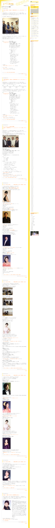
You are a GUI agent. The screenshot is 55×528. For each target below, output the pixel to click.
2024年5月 (32, 50)
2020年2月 (32, 88)
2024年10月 (32, 46)
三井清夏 (10, 72)
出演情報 (32, 227)
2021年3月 (32, 78)
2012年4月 (32, 163)
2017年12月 (32, 109)
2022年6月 (32, 66)
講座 (13, 487)
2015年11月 (32, 129)
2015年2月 (32, 136)
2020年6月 (32, 85)
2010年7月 (32, 180)
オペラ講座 (7, 72)
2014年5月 (32, 143)
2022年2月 (32, 69)
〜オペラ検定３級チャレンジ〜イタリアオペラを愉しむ (9, 247)
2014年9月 (32, 140)
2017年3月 (32, 116)
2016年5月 (32, 124)
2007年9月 (32, 207)
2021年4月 (32, 77)
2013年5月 (32, 153)
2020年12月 (32, 80)
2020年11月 (32, 81)
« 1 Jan (31, 14)
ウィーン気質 (5, 177)
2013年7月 (32, 151)
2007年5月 (32, 210)
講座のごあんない (13, 452)
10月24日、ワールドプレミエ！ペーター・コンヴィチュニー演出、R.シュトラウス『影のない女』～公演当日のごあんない (34, 36)
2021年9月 (32, 73)
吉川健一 (12, 274)
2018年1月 (32, 108)
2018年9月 (32, 102)
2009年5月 (32, 191)
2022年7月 (32, 65)
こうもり (5, 72)
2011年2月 (32, 174)
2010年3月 (32, 183)
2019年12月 (32, 90)
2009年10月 (32, 187)
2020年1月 (32, 89)
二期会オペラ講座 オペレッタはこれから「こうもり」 (9, 65)
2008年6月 (32, 200)
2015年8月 (32, 131)
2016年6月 (32, 123)
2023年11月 (32, 55)
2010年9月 (32, 178)
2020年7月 (32, 84)
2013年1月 (32, 156)
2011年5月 (32, 172)
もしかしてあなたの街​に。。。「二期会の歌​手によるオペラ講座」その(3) (14, 281)
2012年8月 (32, 160)
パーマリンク (25, 73)
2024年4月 (32, 51)
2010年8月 (32, 179)
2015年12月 (32, 128)
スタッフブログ (21, 369)
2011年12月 (32, 166)
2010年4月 (32, 182)
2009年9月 (32, 188)
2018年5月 (32, 105)
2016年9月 (32, 121)
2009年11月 (32, 186)
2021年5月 (32, 76)
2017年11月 (32, 110)
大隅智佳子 (12, 487)
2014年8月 (32, 141)
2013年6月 (32, 152)
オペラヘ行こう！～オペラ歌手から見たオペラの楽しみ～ (9, 485)
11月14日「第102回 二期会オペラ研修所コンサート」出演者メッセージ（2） (35, 22)
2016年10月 (32, 120)
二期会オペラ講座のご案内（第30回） (7, 519)
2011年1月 (32, 175)
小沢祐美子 (17, 274)
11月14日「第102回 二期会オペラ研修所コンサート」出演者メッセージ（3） (35, 20)
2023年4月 (32, 59)
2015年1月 (32, 137)
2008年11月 (32, 196)
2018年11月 (32, 100)
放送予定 (32, 228)
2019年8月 (32, 93)
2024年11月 (32, 45)
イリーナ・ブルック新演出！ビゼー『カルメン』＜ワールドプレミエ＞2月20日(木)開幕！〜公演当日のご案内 (34, 26)
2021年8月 (32, 74)
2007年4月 (32, 211)
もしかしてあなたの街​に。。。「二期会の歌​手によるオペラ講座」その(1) (11, 358)
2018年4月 (32, 106)
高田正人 (19, 454)
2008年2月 (32, 203)
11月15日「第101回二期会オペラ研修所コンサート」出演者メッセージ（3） (34, 31)
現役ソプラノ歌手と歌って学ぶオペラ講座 (7, 203)
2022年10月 (32, 63)
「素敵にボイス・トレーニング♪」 (10, 252)
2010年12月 (32, 176)
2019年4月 (32, 96)
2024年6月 (32, 49)
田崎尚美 (7, 520)
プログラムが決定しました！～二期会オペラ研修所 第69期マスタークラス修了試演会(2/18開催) (35, 18)
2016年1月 (32, 127)
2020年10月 (32, 82)
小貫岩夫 (15, 177)
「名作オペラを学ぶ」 (5, 224)
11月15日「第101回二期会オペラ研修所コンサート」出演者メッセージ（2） (34, 33)
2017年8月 (32, 112)
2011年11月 (32, 167)
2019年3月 (32, 97)
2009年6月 (32, 190)
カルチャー (9, 274)
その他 (31, 215)
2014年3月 (32, 145)
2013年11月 (32, 148)
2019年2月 (32, 98)
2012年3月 (32, 164)
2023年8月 (32, 57)
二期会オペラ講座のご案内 (6, 172)
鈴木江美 (16, 454)
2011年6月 (32, 171)
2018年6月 (32, 104)
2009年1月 (32, 194)
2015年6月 (32, 133)
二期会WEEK (32, 223)
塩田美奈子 (13, 177)
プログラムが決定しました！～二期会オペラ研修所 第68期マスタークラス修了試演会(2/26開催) (35, 28)
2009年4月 (32, 192)
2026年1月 (32, 42)
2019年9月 (32, 92)
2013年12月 (32, 147)
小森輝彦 (12, 72)
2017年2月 (32, 117)
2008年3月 (32, 202)
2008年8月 (32, 198)
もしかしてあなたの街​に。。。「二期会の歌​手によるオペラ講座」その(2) (11, 341)
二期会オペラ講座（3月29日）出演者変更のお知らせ (11, 494)
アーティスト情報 (32, 216)
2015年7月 (32, 132)
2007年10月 (32, 206)
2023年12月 (32, 54)
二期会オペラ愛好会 (33, 224)
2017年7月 (32, 113)
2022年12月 (32, 61)
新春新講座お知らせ (5, 452)
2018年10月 (32, 101)
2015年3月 (32, 135)
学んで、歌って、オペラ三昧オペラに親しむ (8, 337)
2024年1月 (32, 53)
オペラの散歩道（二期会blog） (15, 3)
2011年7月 (32, 170)
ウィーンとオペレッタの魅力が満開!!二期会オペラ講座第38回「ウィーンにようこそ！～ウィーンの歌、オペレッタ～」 (14, 127)
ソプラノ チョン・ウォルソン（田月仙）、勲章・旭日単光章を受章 (34, 30)
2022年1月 (32, 70)
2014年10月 (32, 139)
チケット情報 (32, 220)
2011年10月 (32, 168)
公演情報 (22, 73)
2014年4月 (32, 144)
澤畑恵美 (14, 72)
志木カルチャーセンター (15, 337)
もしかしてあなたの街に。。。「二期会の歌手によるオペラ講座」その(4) (14, 184)
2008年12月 (32, 195)
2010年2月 (32, 184)
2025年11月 (32, 43)
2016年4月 (32, 125)
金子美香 (14, 454)
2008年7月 (32, 199)
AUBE (4, 274)
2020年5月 (32, 86)
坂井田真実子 (14, 274)
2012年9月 (32, 159)
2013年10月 (32, 149)
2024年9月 (32, 47)
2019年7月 (32, 94)
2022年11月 (32, 62)
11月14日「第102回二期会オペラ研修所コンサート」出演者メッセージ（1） (34, 23)
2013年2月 (32, 155)
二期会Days (32, 222)
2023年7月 (32, 58)
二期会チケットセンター (5, 68)
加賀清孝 (10, 177)
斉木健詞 (19, 274)
